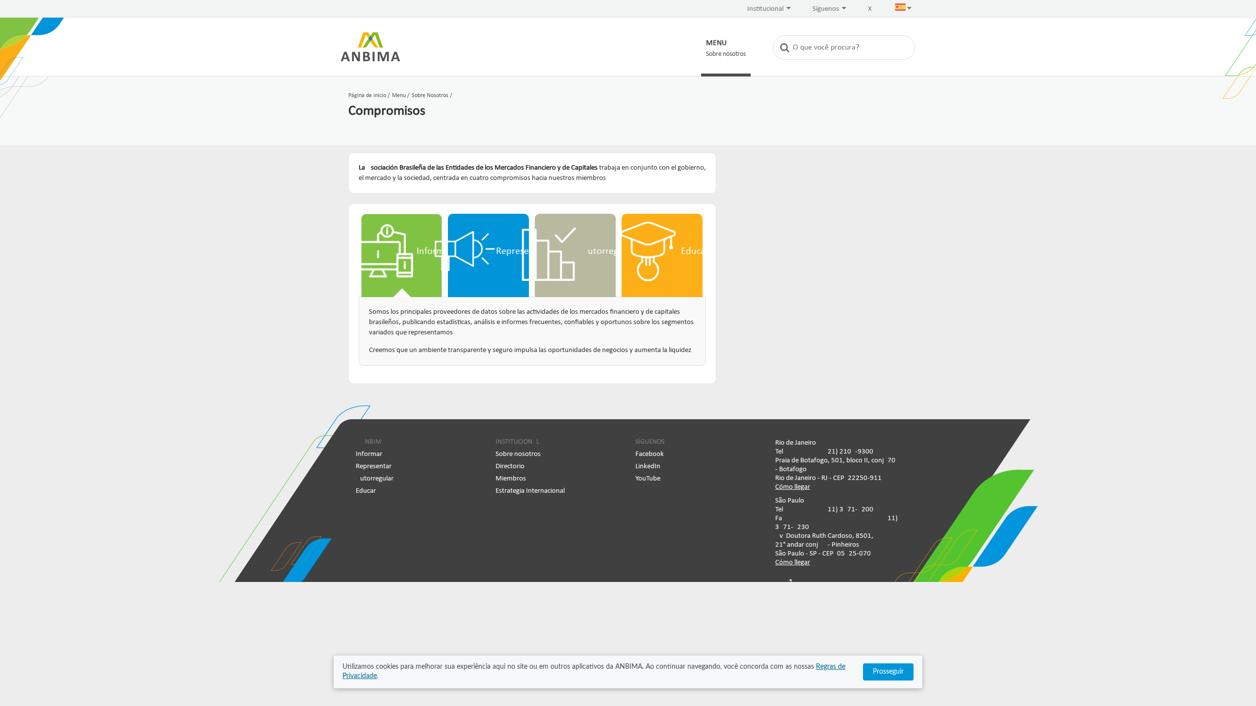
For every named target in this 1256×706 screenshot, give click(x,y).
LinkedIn (647, 466)
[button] (903, 9)
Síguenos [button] (826, 9)
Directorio (510, 466)
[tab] (401, 255)
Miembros (511, 478)
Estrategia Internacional (530, 491)
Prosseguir (888, 671)
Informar (369, 454)
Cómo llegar (792, 487)
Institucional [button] (766, 9)
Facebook (649, 454)
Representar (374, 466)
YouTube (647, 478)
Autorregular (374, 478)
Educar (366, 491)
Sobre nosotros (518, 454)
